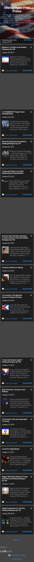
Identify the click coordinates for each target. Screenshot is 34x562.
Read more (27, 71)
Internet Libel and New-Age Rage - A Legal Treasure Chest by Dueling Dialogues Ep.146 (15, 238)
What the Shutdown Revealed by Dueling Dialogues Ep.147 (14, 143)
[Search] (32, 3)
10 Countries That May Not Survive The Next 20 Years (12, 296)
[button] (31, 47)
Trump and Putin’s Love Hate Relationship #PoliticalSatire (13, 172)
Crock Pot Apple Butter (10, 449)
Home (17, 33)
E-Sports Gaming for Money (12, 268)
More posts (17, 540)
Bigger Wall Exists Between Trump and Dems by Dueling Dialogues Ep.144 (15, 479)
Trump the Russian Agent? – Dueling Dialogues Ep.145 (12, 361)
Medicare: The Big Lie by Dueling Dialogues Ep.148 (14, 48)
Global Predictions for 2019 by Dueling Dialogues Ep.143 (13, 509)
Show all (28, 40)
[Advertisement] (17, 91)
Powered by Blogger (18, 555)
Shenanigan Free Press (17, 9)
